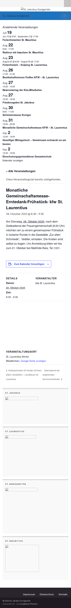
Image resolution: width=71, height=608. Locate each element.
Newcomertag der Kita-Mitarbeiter (22, 90)
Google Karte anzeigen (33, 361)
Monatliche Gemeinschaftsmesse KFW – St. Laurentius (35, 127)
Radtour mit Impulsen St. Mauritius (23, 52)
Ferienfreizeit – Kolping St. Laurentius (25, 64)
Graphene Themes (29, 604)
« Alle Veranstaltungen (21, 171)
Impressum (29, 594)
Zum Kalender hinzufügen (29, 264)
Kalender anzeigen (13, 160)
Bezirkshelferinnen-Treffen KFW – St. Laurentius (31, 77)
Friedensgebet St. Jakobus (18, 102)
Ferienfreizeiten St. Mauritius (19, 40)
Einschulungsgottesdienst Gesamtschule (27, 156)
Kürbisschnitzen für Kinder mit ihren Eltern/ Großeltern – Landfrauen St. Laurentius (24, 375)
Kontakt (63, 594)
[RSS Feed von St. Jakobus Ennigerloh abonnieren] (4, 2)
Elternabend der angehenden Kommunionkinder (51, 375)
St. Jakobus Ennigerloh (16, 15)
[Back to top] (63, 600)
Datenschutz (47, 594)
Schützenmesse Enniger (17, 115)
